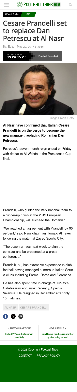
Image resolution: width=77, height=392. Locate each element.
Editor (11, 46)
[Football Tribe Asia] (38, 4)
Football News (46, 56)
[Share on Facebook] (5, 316)
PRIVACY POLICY (48, 355)
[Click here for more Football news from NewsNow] (19, 56)
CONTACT (25, 355)
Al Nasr (10, 307)
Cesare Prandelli (33, 307)
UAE (27, 14)
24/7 (56, 56)
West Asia (12, 14)
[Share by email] (20, 316)
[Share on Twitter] (13, 316)
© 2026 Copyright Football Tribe (38, 349)
